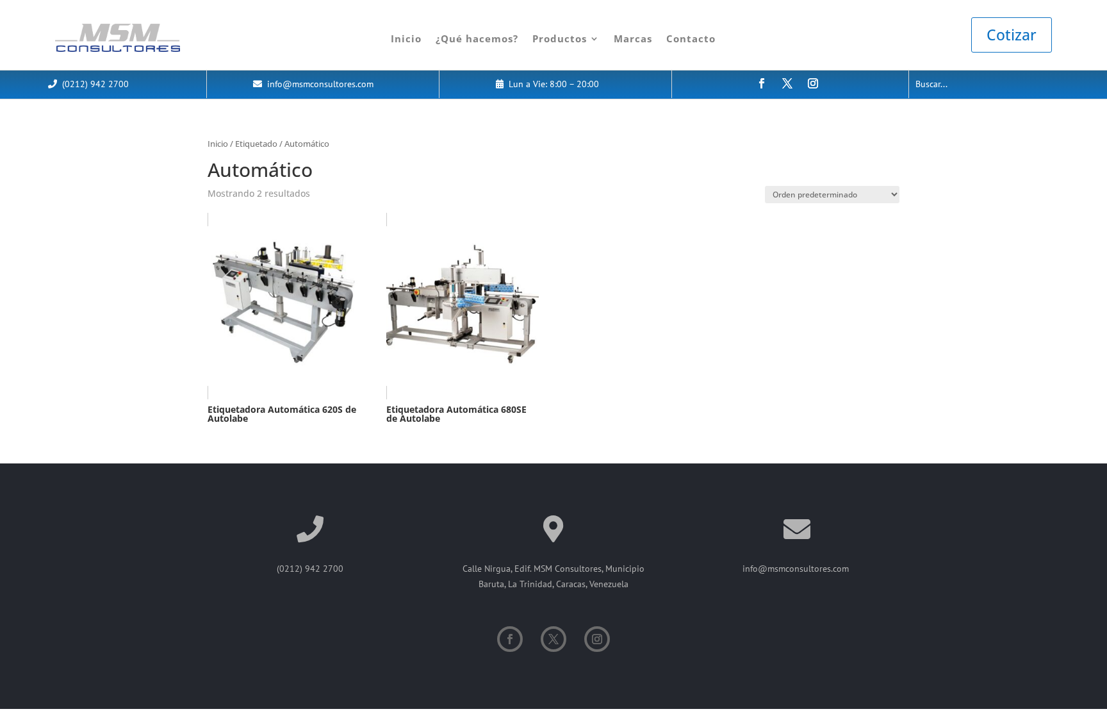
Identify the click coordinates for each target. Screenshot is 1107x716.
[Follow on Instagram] (813, 83)
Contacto (691, 38)
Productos (559, 38)
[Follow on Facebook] (761, 83)
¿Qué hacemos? (477, 38)
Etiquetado (256, 143)
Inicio (406, 38)
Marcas (633, 38)
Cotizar (1012, 34)
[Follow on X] (787, 83)
